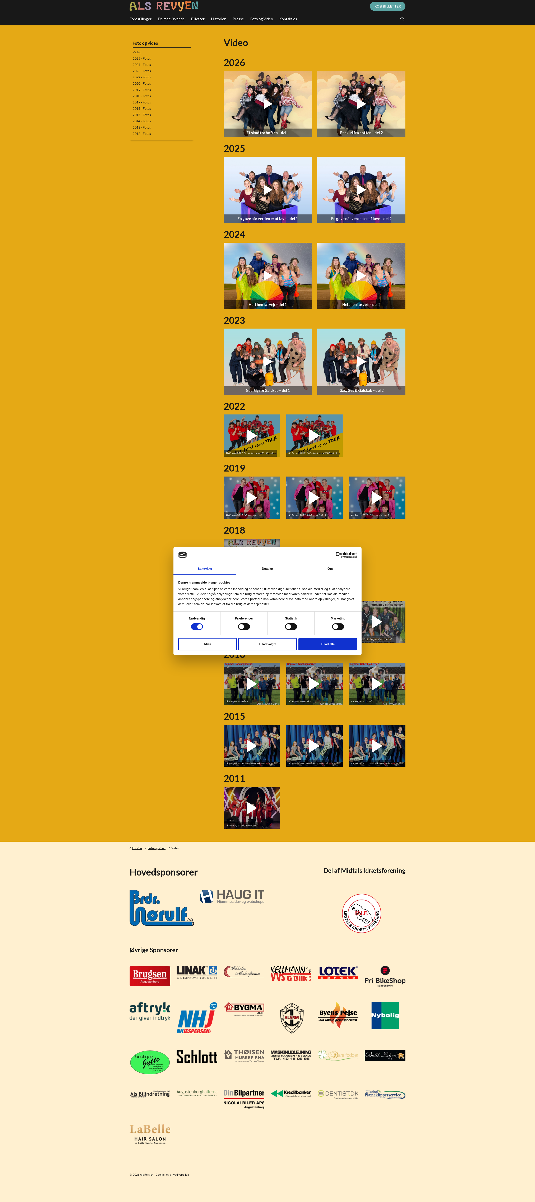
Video (137, 52)
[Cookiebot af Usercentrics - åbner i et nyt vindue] (338, 555)
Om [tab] (330, 569)
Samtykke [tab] (205, 569)
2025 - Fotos (142, 58)
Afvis (207, 644)
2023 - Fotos (142, 71)
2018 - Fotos (142, 96)
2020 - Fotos (142, 83)
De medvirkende (171, 19)
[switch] (244, 626)
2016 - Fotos (142, 108)
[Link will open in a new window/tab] (162, 908)
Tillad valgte (267, 644)
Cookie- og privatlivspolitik (172, 1174)
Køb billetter (387, 6)
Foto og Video (261, 19)
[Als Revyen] (164, 6)
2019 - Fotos (142, 90)
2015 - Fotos (142, 115)
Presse (238, 19)
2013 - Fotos (142, 127)
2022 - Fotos (142, 77)
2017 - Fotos (142, 102)
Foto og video (145, 43)
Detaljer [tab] (267, 569)
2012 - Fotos (142, 133)
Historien (218, 19)
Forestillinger (141, 19)
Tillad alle (328, 644)
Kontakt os (288, 19)
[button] (252, 435)
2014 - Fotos (142, 121)
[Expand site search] (402, 19)
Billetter (198, 19)
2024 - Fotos (142, 64)
